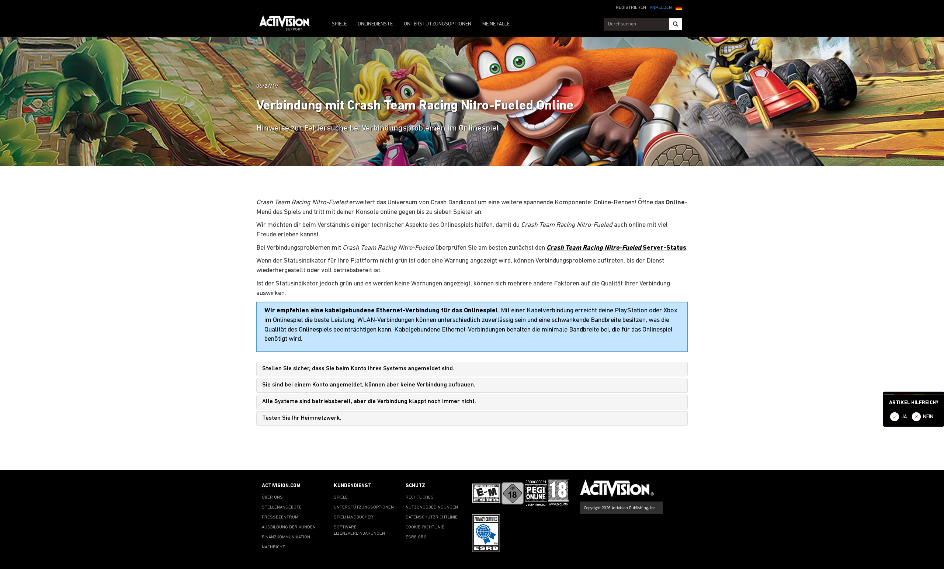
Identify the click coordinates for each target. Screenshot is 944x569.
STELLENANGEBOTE (282, 507)
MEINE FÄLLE (496, 24)
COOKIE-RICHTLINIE (425, 527)
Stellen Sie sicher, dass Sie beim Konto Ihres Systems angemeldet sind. (358, 369)
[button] (679, 7)
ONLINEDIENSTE (375, 24)
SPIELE (339, 24)
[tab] (472, 369)
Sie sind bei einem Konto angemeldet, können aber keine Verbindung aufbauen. (368, 385)
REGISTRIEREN (631, 8)
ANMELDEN (661, 8)
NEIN (928, 417)
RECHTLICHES (420, 497)
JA (904, 417)
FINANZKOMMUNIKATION (286, 537)
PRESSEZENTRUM (280, 517)
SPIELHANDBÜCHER (353, 517)
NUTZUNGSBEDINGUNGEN (432, 507)
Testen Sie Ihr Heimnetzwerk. (301, 418)
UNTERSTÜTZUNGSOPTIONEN (437, 24)
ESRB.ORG (416, 537)
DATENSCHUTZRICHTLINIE (432, 517)
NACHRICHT (273, 547)
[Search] (675, 24)
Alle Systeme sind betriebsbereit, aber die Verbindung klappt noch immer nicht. (369, 402)
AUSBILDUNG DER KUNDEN (289, 527)
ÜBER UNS (272, 497)
